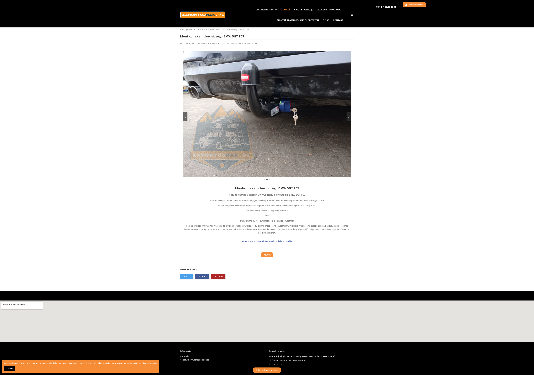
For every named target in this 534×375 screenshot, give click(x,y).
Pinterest (218, 276)
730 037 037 (277, 364)
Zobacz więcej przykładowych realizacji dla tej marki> (267, 241)
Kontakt (185, 356)
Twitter (187, 276)
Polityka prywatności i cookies (195, 359)
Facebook (202, 276)
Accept (9, 368)
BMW (203, 43)
